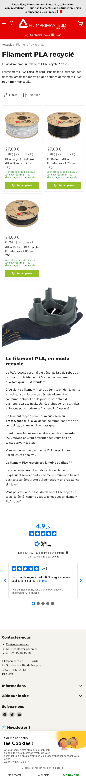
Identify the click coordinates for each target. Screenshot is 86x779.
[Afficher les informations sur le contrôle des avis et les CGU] (67, 552)
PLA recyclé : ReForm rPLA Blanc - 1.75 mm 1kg (20, 163)
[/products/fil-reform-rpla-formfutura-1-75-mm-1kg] (64, 125)
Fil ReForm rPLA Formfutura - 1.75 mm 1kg (62, 163)
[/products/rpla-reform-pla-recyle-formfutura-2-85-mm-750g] (22, 213)
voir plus (42, 580)
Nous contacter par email (21, 649)
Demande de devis (17, 644)
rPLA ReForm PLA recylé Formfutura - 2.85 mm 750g (22, 251)
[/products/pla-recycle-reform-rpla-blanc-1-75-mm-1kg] (22, 125)
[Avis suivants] (81, 580)
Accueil (7, 44)
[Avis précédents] (5, 580)
